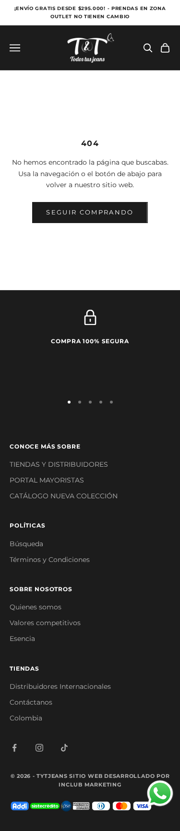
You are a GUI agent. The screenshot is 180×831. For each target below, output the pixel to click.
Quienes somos (35, 607)
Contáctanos (31, 702)
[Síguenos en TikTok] (64, 747)
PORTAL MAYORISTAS (47, 480)
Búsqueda (26, 543)
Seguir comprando (89, 212)
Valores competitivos (45, 622)
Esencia (22, 638)
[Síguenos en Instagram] (39, 747)
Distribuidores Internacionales (60, 686)
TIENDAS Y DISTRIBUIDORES (59, 464)
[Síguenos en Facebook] (14, 747)
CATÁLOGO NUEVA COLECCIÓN (64, 496)
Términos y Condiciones (50, 559)
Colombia (26, 718)
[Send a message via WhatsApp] (160, 793)
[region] (90, 347)
